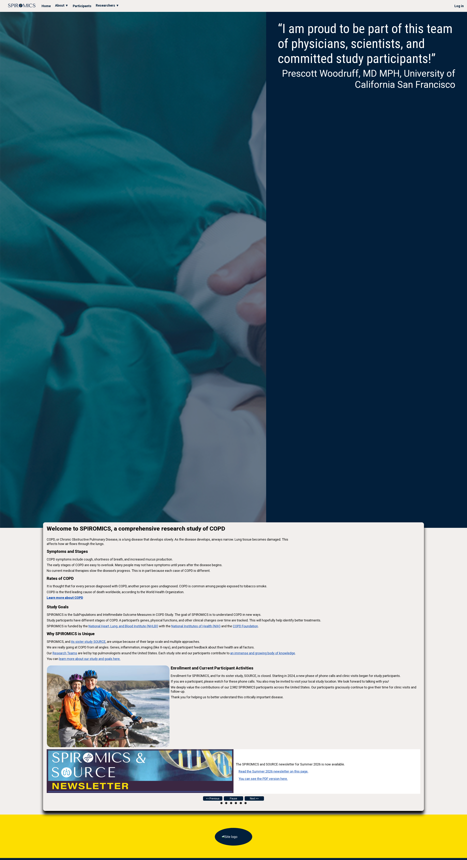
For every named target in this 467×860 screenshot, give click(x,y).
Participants (82, 6)
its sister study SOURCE (88, 642)
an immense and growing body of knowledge (262, 653)
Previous (214, 798)
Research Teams (65, 653)
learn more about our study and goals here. (89, 659)
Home (46, 6)
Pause (233, 798)
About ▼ (61, 5)
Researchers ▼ (107, 5)
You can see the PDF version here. (263, 779)
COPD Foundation (245, 626)
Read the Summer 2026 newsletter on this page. (273, 771)
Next (252, 798)
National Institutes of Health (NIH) (196, 626)
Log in (459, 6)
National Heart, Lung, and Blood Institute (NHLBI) (123, 626)
